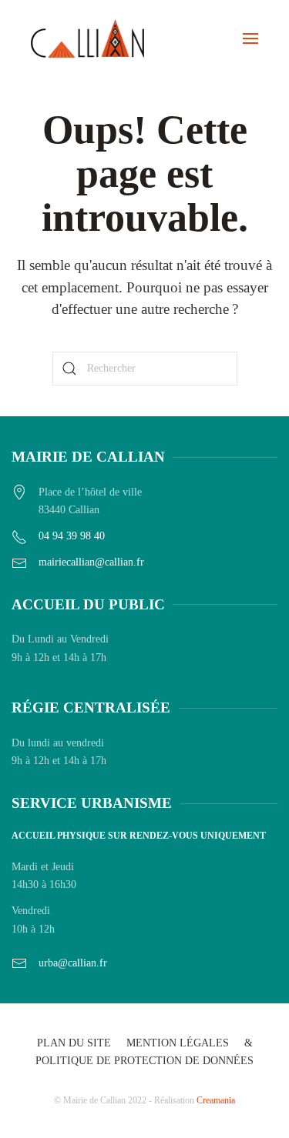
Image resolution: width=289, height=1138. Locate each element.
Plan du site (74, 1043)
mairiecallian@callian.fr (91, 562)
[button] (250, 38)
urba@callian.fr (73, 963)
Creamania (216, 1100)
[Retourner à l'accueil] (87, 38)
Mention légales (177, 1043)
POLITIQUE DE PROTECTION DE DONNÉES (144, 1060)
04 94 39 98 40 (72, 536)
